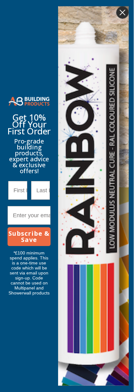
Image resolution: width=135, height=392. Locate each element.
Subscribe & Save (29, 236)
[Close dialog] (122, 12)
